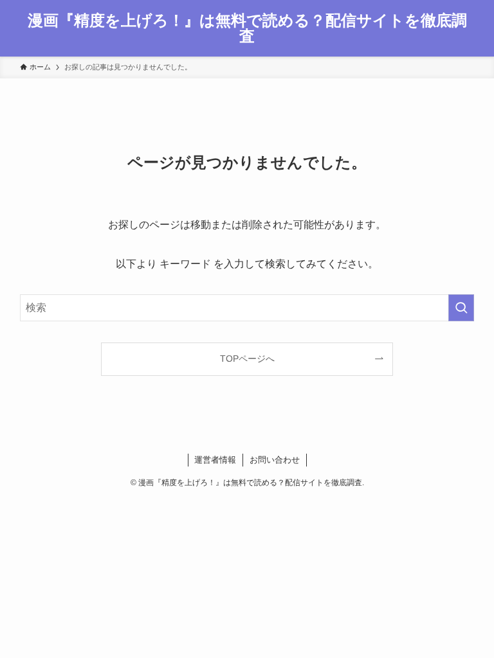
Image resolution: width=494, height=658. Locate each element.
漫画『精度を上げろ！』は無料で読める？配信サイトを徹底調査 (247, 28)
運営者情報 (215, 460)
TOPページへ (247, 358)
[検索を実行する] (461, 307)
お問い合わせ (275, 460)
